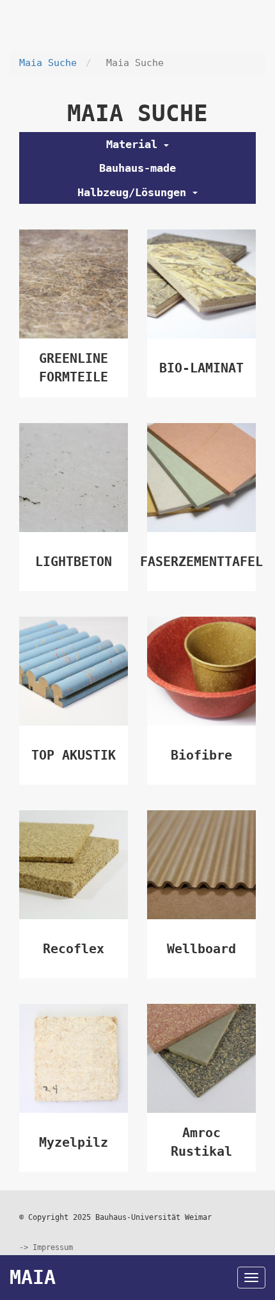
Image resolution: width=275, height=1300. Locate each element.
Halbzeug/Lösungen (134, 192)
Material (135, 144)
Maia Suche (48, 63)
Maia (33, 1277)
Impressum (53, 1247)
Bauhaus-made (137, 168)
